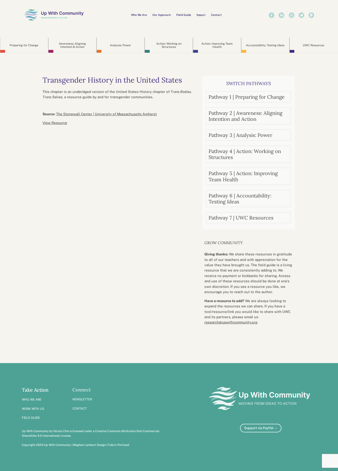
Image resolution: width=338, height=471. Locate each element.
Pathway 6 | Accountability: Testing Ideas (240, 198)
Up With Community (62, 13)
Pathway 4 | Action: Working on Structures (245, 154)
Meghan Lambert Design (89, 445)
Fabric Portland (118, 445)
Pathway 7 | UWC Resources (241, 217)
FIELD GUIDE (31, 417)
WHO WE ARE (31, 399)
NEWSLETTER (82, 399)
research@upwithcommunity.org (230, 322)
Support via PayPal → (260, 428)
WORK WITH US (33, 408)
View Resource (55, 123)
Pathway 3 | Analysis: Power (240, 135)
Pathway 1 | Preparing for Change (247, 97)
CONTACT (79, 408)
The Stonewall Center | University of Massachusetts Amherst (106, 114)
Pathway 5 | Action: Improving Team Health (243, 176)
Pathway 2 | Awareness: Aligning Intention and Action (245, 116)
